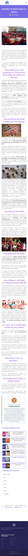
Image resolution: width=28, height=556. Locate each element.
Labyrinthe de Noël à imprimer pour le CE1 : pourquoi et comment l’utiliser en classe (18, 446)
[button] (26, 2)
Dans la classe (15, 14)
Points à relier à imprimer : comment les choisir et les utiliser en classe (18, 439)
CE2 (5, 484)
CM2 (5, 490)
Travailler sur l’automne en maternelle (18, 464)
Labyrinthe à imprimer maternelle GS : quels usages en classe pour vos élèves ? (18, 452)
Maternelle (7, 474)
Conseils (6, 494)
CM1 (5, 487)
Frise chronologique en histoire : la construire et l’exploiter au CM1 (18, 433)
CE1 (5, 481)
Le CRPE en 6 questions (18, 457)
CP (4, 477)
